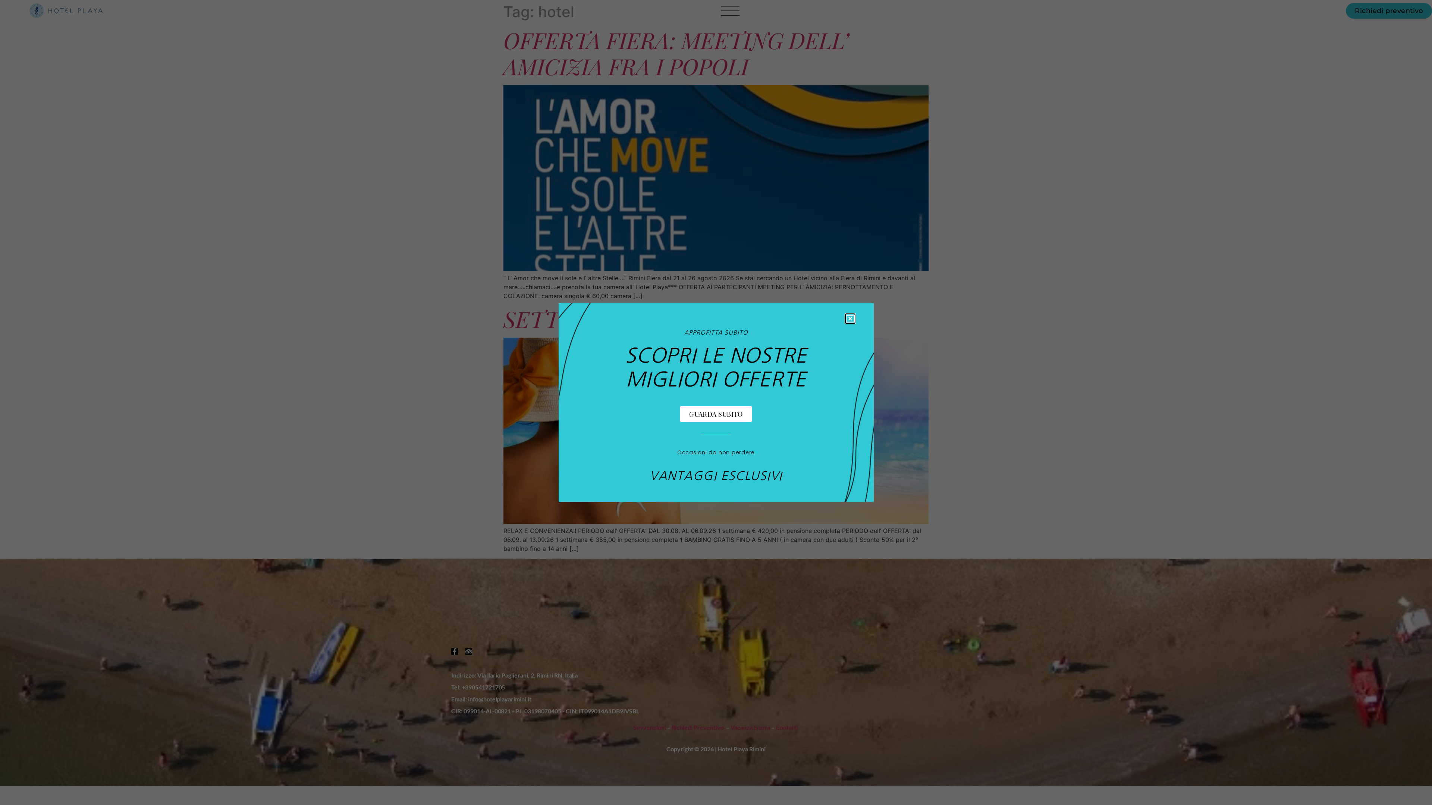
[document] (716, 402)
